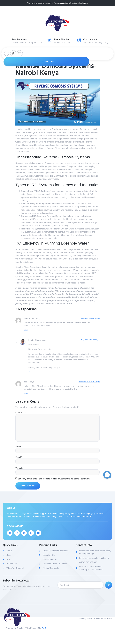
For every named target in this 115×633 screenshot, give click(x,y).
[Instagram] (17, 533)
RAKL (44, 628)
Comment (20, 412)
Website (19, 468)
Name (18, 446)
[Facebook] (9, 533)
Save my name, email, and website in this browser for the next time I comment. (54, 479)
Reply (26, 330)
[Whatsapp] (31, 533)
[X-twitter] (24, 533)
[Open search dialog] (6, 53)
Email (18, 457)
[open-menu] (109, 53)
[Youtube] (38, 533)
